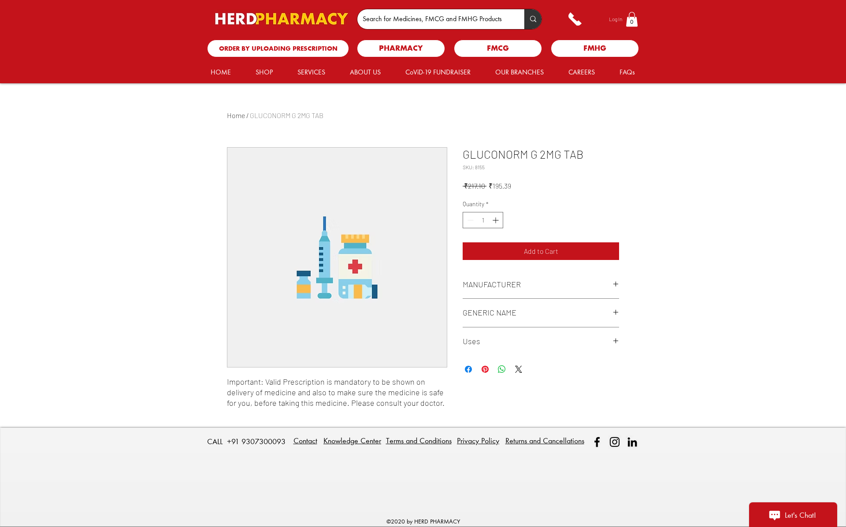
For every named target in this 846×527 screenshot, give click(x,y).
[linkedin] (632, 442)
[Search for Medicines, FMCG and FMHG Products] (533, 19)
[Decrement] (469, 220)
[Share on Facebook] (468, 369)
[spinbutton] (483, 220)
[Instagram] (614, 442)
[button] (632, 19)
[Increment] (496, 220)
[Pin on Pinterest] (485, 369)
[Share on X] (518, 369)
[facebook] (597, 442)
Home (236, 115)
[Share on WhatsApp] (502, 369)
